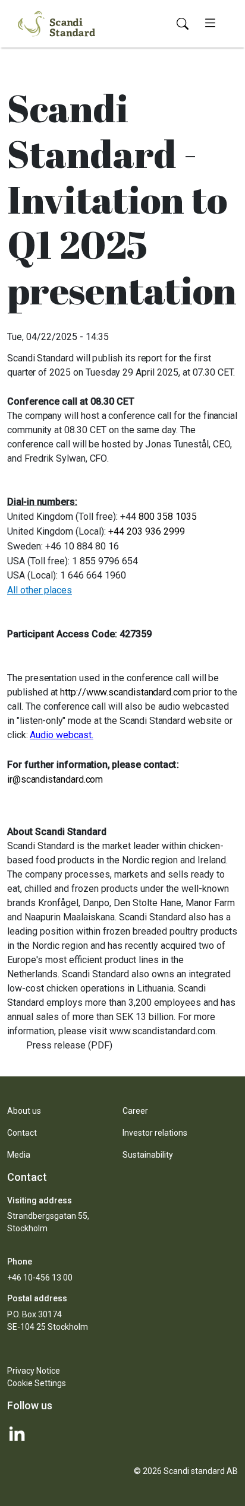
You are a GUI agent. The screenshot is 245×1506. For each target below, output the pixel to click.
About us (24, 1111)
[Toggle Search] (182, 24)
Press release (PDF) (69, 1045)
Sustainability (147, 1154)
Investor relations (154, 1133)
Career (135, 1111)
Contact (22, 1133)
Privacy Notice (33, 1370)
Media (18, 1154)
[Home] (56, 22)
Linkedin (122, 1433)
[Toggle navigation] (210, 23)
